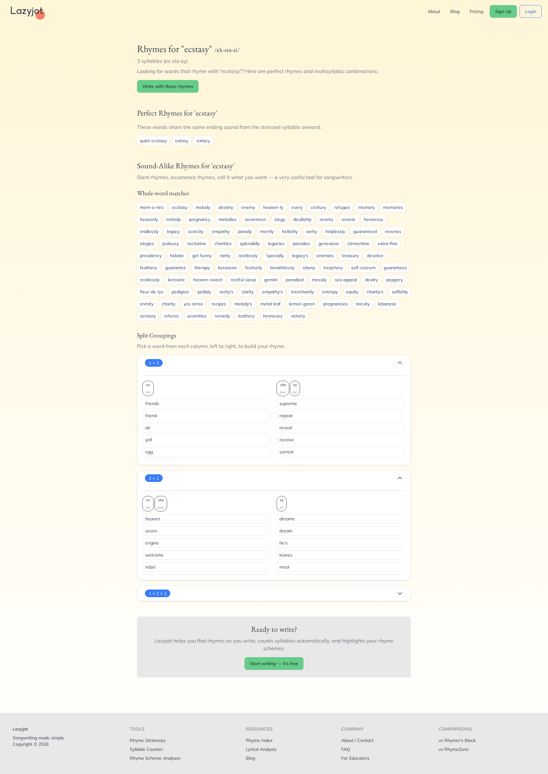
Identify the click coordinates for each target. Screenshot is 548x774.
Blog (455, 11)
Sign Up (503, 11)
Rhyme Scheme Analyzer (155, 758)
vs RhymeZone (454, 749)
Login (530, 11)
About (434, 11)
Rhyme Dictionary (148, 740)
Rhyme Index (259, 740)
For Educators (355, 758)
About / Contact (357, 740)
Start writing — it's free (274, 663)
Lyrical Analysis (261, 749)
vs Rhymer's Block (457, 740)
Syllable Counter (146, 749)
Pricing (476, 11)
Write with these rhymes (167, 86)
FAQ (345, 749)
